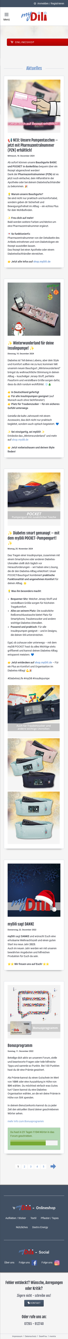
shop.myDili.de (42, 261)
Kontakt (35, 1303)
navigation (7, 14)
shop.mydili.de (20, 439)
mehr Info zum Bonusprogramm (26, 1121)
